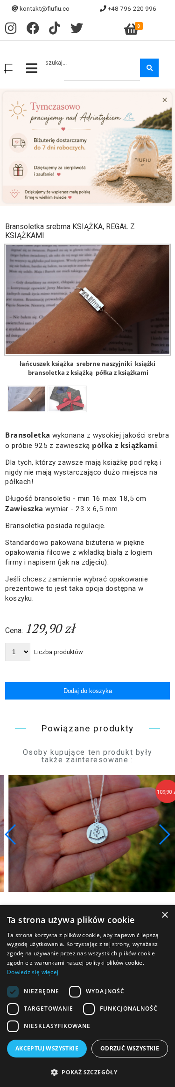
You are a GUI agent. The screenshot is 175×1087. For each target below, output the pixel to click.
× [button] (164, 915)
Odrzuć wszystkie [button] (129, 1048)
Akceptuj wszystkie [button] (46, 1048)
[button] (164, 834)
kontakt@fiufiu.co (45, 8)
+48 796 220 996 (132, 8)
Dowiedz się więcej (32, 972)
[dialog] (87, 996)
